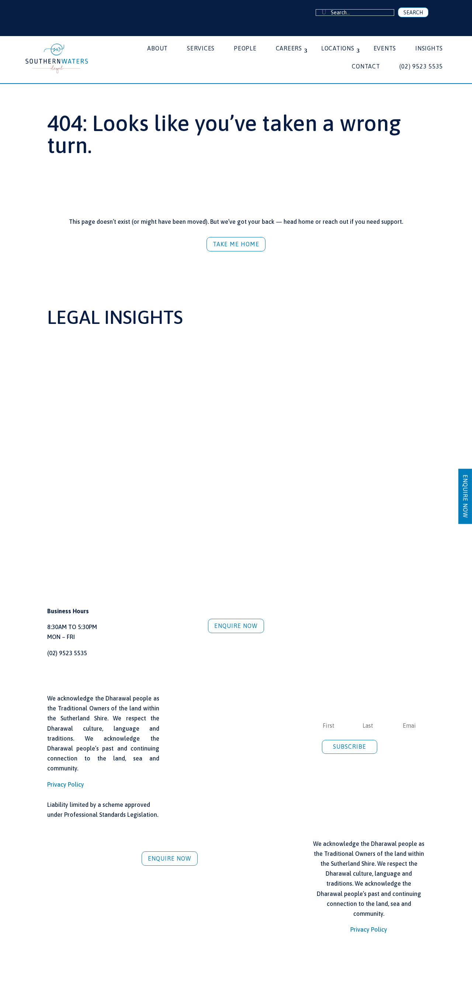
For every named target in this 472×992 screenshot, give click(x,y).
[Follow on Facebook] (44, 13)
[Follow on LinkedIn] (54, 13)
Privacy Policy (65, 784)
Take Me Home (236, 244)
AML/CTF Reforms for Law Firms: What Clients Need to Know (362, 433)
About (157, 49)
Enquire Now (236, 625)
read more (69, 515)
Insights (429, 49)
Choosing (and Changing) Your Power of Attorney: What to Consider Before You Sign (227, 436)
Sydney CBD (235, 958)
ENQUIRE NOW (465, 496)
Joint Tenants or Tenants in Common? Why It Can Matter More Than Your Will (105, 436)
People (245, 49)
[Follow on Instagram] (65, 13)
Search (413, 12)
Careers (289, 49)
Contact (366, 67)
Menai (362, 958)
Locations (337, 49)
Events (385, 49)
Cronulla (110, 958)
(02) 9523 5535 (421, 67)
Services (201, 49)
